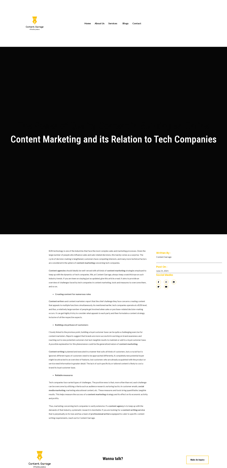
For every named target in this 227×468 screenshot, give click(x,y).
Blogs (125, 23)
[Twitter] (158, 286)
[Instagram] (166, 282)
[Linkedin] (173, 282)
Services (112, 23)
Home (87, 23)
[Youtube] (166, 286)
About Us (99, 23)
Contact (136, 23)
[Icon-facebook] (158, 282)
